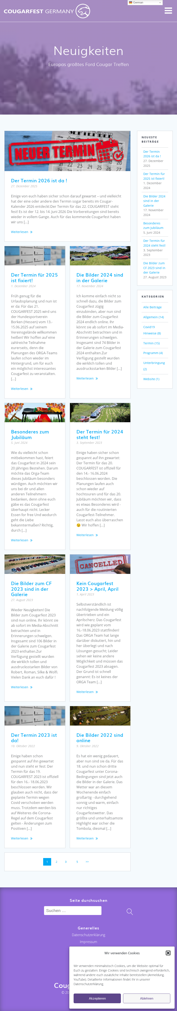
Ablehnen (146, 998)
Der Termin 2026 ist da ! (39, 180)
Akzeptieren (97, 998)
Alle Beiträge (152, 307)
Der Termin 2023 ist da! (34, 737)
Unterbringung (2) (154, 366)
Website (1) (151, 379)
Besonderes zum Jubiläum (30, 434)
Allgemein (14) (153, 317)
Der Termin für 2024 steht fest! (99, 434)
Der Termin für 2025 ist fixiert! (34, 277)
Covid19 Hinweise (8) (152, 330)
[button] (168, 953)
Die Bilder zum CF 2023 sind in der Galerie (31, 589)
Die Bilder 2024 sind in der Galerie (99, 277)
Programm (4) (153, 353)
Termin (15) (151, 343)
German (137, 2)
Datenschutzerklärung (88, 934)
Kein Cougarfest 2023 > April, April (97, 586)
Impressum (88, 941)
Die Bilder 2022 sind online (99, 737)
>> (87, 862)
